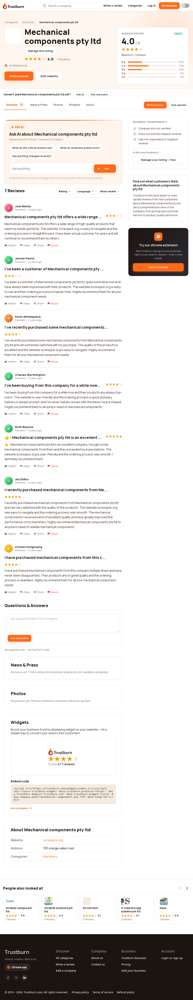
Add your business (133, 970)
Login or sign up (172, 958)
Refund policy (125, 992)
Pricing (125, 964)
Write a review (112, 5)
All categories (64, 958)
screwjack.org (53, 840)
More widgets (19, 808)
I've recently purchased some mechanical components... (56, 327)
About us (97, 958)
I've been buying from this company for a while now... (52, 385)
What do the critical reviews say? (32, 148)
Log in (152, 5)
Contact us (98, 964)
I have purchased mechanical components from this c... (55, 557)
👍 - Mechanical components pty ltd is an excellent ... (53, 437)
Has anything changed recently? (32, 156)
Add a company (66, 970)
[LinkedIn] (24, 977)
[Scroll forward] (187, 888)
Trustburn (17, 951)
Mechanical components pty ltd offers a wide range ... (53, 216)
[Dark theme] (185, 6)
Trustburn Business (133, 958)
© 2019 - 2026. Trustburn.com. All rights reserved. (36, 992)
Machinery (28, 22)
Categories (135, 5)
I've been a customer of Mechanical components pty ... (54, 268)
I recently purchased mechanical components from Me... (56, 489)
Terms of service (103, 992)
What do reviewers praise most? (80, 148)
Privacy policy (80, 992)
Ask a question (19, 638)
